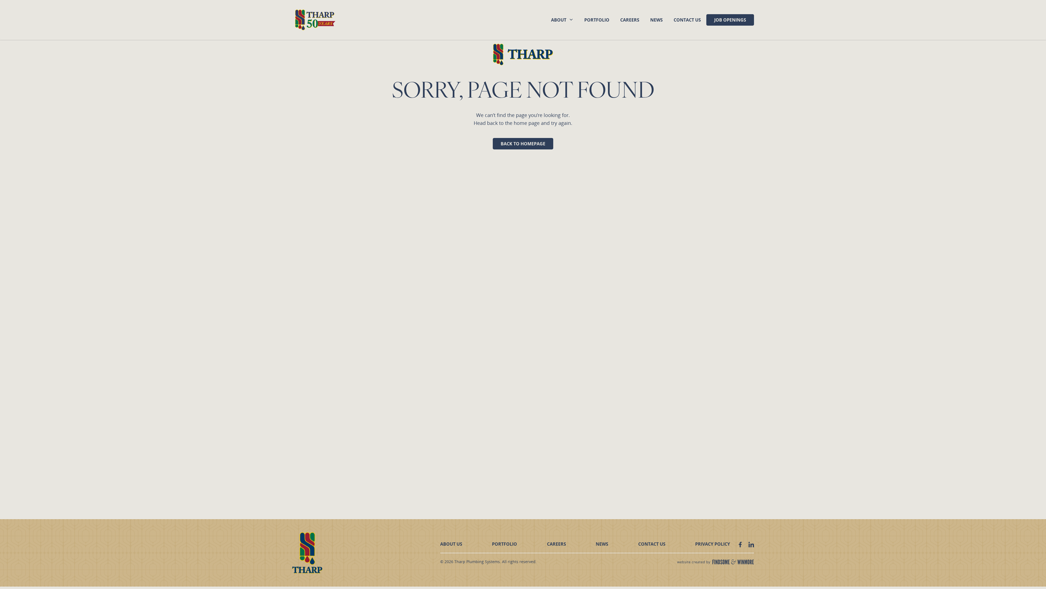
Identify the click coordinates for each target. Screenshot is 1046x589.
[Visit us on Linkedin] (751, 544)
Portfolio (596, 20)
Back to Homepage (523, 144)
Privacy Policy (712, 544)
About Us (451, 544)
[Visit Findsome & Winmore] (715, 562)
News (656, 20)
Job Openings (730, 20)
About (558, 20)
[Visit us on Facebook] (740, 544)
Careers (629, 20)
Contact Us (687, 20)
